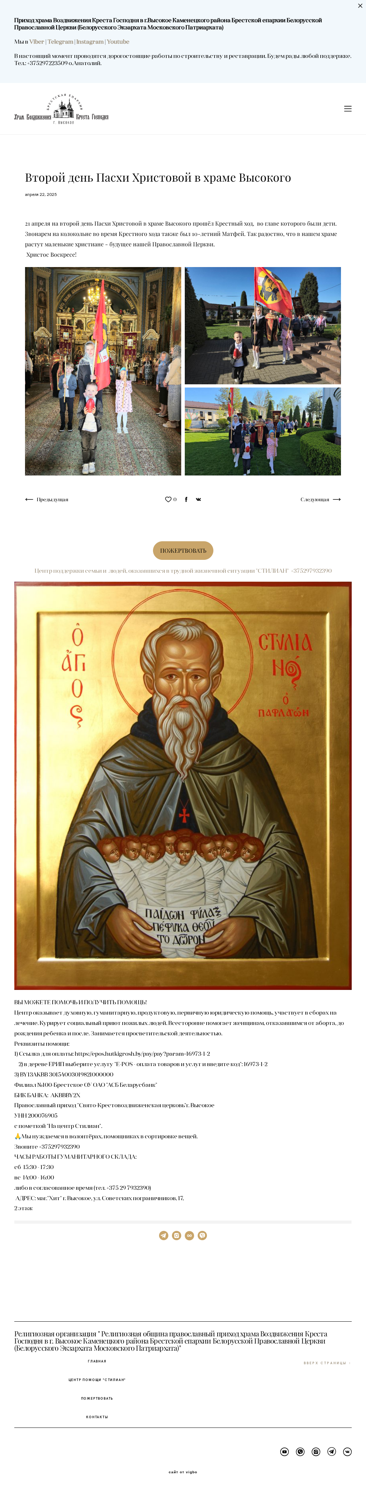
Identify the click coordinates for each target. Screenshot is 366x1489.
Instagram (90, 41)
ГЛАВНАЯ (97, 1361)
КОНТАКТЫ (97, 1417)
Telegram (61, 41)
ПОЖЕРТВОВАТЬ (97, 1398)
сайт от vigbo (183, 1472)
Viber (36, 41)
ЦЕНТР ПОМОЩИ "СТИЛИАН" (97, 1379)
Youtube (118, 41)
